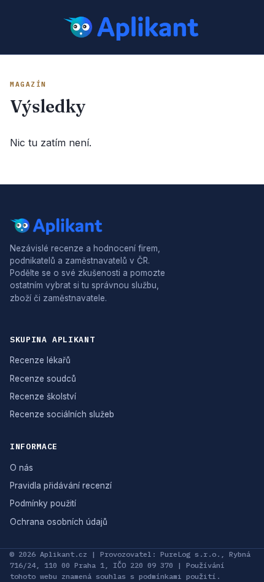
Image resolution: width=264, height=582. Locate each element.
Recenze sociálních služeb (62, 414)
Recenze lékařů (40, 360)
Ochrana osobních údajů (58, 522)
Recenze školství (43, 396)
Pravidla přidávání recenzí (61, 485)
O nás (21, 468)
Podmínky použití (43, 503)
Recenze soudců (43, 378)
